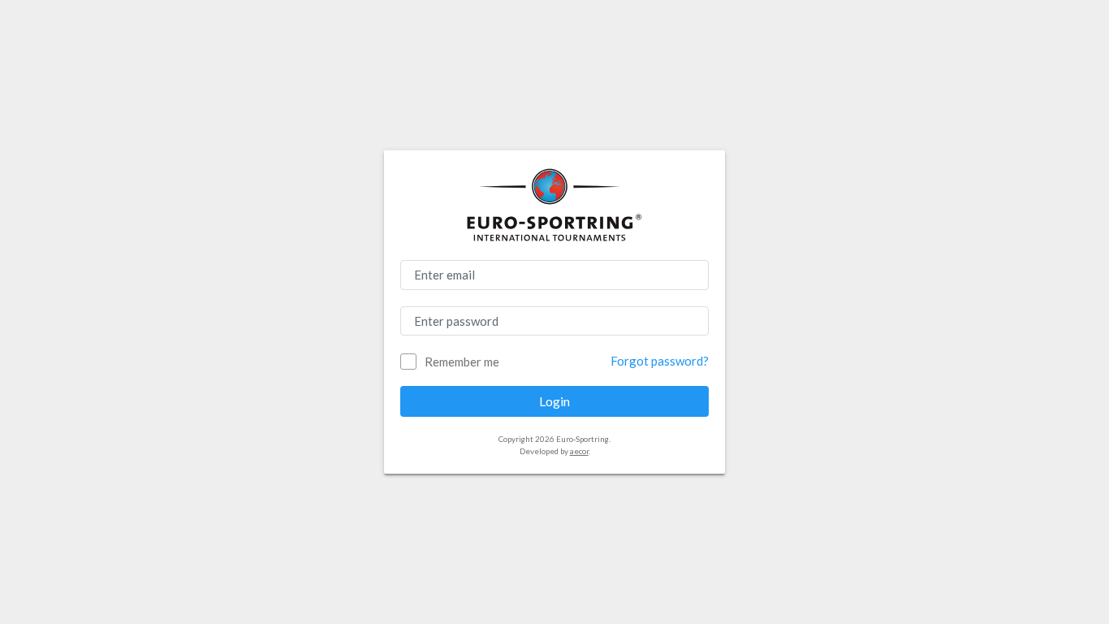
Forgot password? (660, 360)
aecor (579, 451)
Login (554, 401)
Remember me (462, 361)
